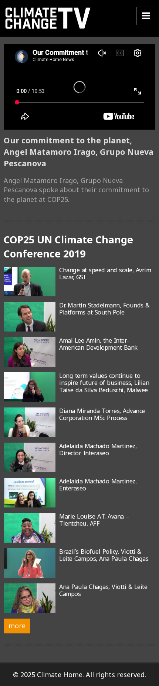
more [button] (17, 625)
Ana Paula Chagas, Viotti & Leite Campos (103, 590)
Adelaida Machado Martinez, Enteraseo (97, 484)
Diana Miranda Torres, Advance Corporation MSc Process (102, 414)
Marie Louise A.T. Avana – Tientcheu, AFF (94, 519)
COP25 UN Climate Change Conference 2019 (68, 247)
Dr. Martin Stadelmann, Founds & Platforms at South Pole (104, 308)
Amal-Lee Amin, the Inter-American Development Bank (98, 344)
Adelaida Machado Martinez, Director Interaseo (97, 449)
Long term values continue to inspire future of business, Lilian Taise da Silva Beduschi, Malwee (104, 383)
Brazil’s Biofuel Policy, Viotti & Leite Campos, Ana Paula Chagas (103, 555)
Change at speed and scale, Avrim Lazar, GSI (105, 273)
